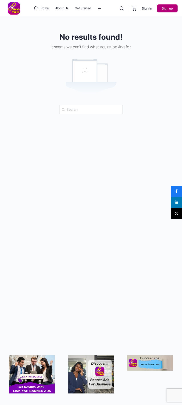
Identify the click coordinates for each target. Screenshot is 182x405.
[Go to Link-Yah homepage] (13, 8)
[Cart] (134, 8)
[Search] (121, 8)
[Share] (176, 191)
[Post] (176, 213)
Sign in (147, 8)
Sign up (167, 8)
